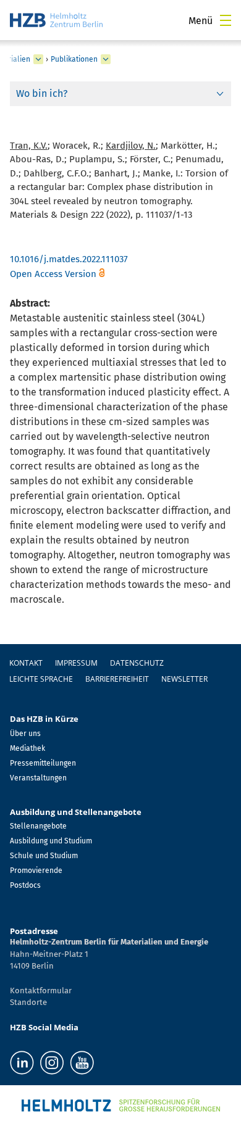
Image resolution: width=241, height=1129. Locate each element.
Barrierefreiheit (117, 679)
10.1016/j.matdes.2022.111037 (69, 259)
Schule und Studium (44, 855)
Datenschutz (137, 663)
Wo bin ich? (41, 93)
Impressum (76, 663)
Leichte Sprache (41, 679)
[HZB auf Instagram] (52, 1063)
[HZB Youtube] (82, 1063)
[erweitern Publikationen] (106, 59)
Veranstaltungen (38, 778)
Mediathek (27, 748)
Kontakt (26, 663)
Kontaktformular (41, 990)
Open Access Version (53, 273)
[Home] (56, 20)
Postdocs (25, 885)
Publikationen (74, 59)
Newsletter (184, 679)
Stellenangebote (38, 826)
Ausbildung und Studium (51, 841)
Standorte (28, 1002)
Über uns (25, 733)
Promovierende (36, 870)
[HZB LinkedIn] (22, 1063)
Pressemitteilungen (43, 763)
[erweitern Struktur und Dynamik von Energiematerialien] (38, 59)
